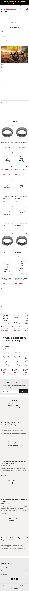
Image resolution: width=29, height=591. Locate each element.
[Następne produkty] (25, 317)
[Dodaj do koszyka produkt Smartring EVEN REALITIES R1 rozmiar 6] (12, 220)
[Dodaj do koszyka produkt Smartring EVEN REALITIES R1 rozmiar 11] (26, 139)
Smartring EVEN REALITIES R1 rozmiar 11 (21, 143)
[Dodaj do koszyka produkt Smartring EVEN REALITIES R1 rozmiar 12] (12, 166)
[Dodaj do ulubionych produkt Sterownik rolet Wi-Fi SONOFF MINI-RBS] (19, 314)
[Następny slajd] (28, 22)
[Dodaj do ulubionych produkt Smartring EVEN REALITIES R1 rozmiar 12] (12, 152)
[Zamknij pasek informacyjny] (27, 2)
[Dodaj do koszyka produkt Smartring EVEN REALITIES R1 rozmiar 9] (26, 247)
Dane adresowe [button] (5, 563)
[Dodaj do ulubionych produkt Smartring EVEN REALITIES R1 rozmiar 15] (26, 180)
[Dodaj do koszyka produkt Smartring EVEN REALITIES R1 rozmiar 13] (26, 166)
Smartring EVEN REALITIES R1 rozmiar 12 (7, 170)
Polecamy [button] (14, 310)
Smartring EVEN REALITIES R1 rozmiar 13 (21, 170)
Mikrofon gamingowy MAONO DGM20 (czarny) (5, 327)
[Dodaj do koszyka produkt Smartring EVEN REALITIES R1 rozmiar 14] (12, 193)
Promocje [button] (14, 353)
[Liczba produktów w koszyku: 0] (26, 9)
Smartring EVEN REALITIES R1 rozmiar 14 (7, 197)
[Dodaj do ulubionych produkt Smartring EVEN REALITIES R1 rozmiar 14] (12, 180)
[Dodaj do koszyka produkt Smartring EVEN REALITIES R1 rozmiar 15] (26, 193)
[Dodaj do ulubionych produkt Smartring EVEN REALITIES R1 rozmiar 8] (12, 234)
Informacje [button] (4, 567)
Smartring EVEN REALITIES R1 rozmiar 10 (7, 143)
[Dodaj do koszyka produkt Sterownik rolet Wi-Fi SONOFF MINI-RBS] (19, 323)
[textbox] (3, 31)
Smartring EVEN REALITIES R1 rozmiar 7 (21, 224)
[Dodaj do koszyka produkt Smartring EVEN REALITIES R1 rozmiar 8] (12, 247)
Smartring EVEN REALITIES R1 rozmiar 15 (21, 197)
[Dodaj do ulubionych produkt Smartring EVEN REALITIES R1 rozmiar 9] (26, 234)
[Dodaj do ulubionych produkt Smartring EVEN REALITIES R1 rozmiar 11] (26, 125)
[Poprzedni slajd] (1, 22)
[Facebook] (12, 579)
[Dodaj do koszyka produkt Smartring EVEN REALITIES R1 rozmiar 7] (26, 220)
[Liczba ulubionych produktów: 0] (23, 9)
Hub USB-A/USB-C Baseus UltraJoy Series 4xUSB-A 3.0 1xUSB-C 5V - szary (21, 279)
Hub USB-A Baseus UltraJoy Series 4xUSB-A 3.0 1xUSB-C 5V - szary (7, 279)
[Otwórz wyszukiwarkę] (20, 9)
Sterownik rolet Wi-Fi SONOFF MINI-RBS (16, 327)
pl (1, 6)
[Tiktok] (17, 579)
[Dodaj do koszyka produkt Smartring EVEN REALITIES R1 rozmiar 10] (12, 139)
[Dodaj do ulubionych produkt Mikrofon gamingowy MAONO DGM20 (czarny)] (8, 314)
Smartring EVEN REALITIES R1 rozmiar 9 (21, 251)
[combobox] (14, 31)
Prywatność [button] (4, 574)
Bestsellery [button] (22, 353)
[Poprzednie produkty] (3, 317)
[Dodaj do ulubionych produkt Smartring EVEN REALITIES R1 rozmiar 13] (26, 152)
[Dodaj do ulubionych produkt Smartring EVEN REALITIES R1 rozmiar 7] (26, 207)
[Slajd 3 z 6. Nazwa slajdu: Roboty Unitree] (14, 16)
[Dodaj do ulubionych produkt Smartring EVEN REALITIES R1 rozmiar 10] (12, 125)
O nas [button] (3, 571)
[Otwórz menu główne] (1, 9)
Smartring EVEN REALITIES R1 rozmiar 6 (7, 224)
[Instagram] (14, 579)
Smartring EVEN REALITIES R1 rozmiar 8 (7, 251)
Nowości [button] (6, 353)
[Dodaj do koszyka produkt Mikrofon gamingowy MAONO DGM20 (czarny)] (8, 323)
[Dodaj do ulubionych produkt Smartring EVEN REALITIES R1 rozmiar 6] (12, 207)
